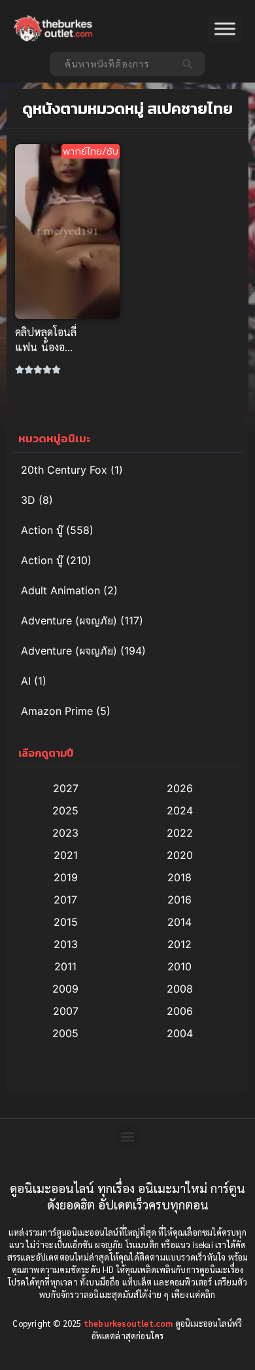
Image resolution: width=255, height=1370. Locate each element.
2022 (180, 832)
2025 (65, 810)
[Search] (190, 64)
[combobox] (112, 64)
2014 (179, 921)
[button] (128, 1136)
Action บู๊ (42, 530)
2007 (65, 1011)
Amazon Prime (57, 710)
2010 (179, 966)
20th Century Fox (64, 469)
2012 (179, 944)
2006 (180, 1011)
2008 (180, 988)
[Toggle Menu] (224, 29)
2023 (65, 832)
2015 (66, 921)
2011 (65, 966)
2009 (65, 988)
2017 (65, 899)
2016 (179, 899)
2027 (65, 788)
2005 (65, 1033)
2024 (180, 810)
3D (28, 499)
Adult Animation (60, 590)
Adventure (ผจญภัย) (69, 620)
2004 (180, 1033)
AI (26, 680)
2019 (66, 877)
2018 (179, 877)
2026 (180, 788)
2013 (66, 944)
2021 (66, 855)
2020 (180, 855)
